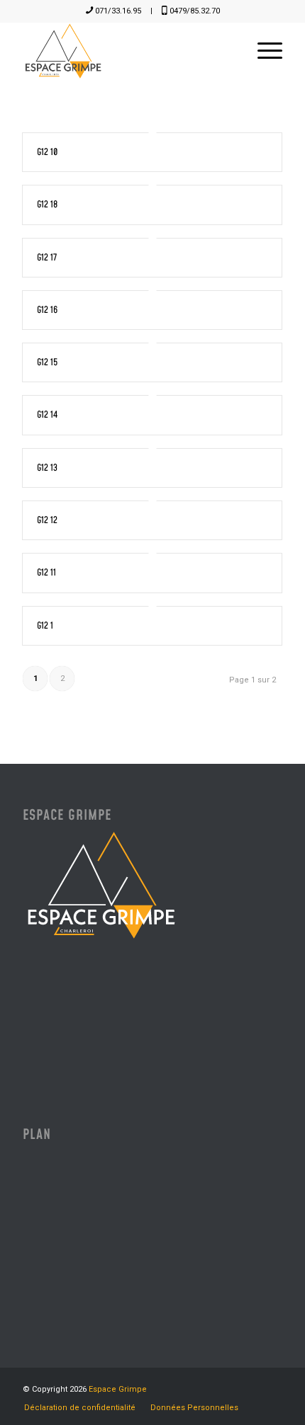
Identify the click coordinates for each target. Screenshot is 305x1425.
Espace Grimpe (118, 1389)
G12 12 (47, 520)
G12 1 (45, 625)
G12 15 (47, 362)
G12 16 (47, 310)
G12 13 (47, 468)
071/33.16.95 (118, 11)
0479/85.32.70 (195, 11)
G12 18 (47, 204)
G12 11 (46, 572)
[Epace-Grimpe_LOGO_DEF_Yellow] (126, 51)
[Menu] (262, 51)
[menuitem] (262, 51)
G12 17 (47, 257)
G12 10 (47, 152)
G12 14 (47, 414)
